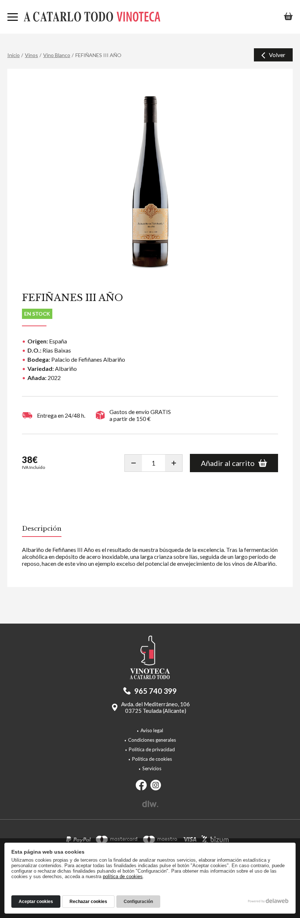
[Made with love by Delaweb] (268, 901)
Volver (277, 54)
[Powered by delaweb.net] (150, 804)
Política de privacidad (152, 749)
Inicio (13, 55)
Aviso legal (151, 730)
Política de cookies (152, 759)
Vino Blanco (56, 55)
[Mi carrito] (288, 16)
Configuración (138, 901)
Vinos (31, 55)
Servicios (151, 768)
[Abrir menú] (12, 17)
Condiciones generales (152, 740)
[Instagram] (155, 785)
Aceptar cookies (36, 901)
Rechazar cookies (88, 901)
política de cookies (123, 876)
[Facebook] (141, 785)
